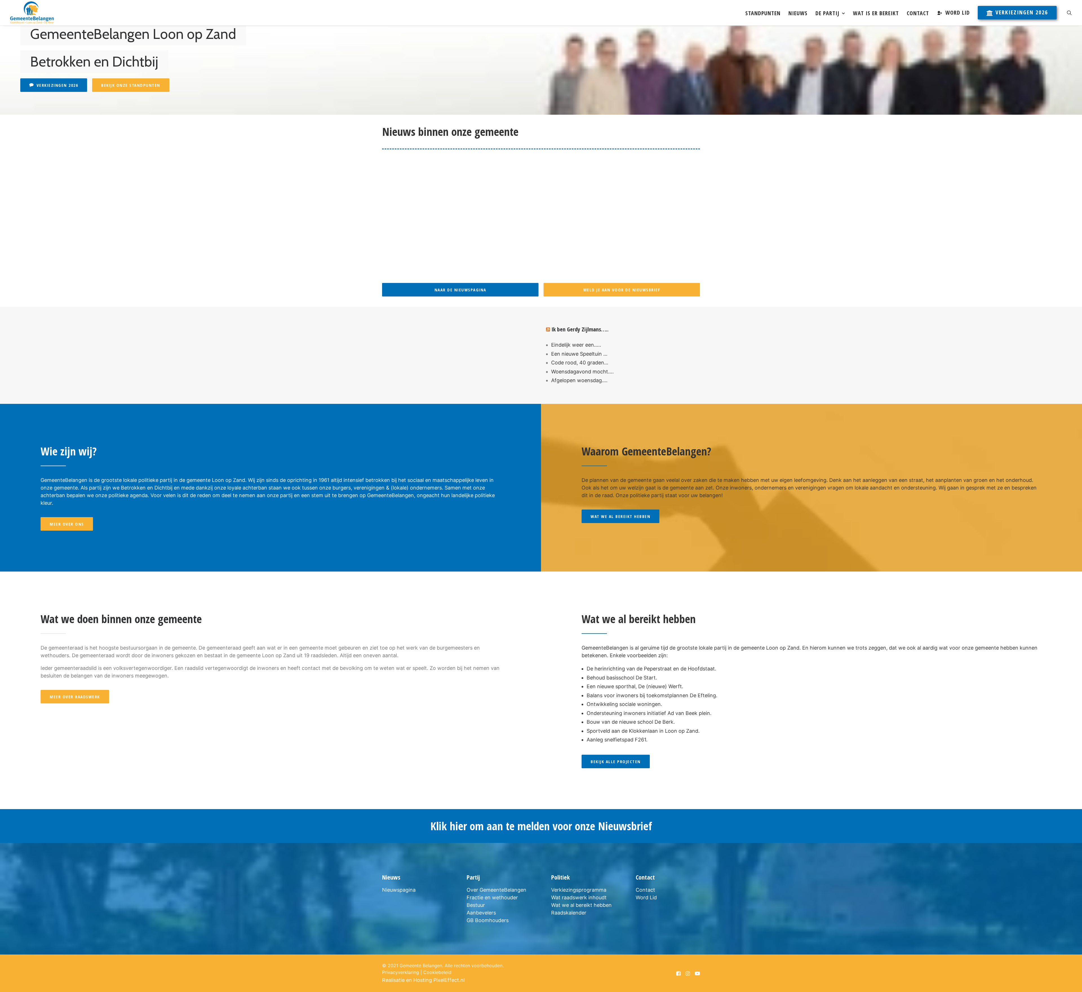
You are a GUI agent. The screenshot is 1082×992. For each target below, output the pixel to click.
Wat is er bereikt (876, 13)
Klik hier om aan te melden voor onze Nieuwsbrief (541, 826)
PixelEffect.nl (449, 980)
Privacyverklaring (400, 972)
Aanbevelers (481, 913)
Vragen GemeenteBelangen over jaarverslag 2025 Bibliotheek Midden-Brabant (492, 253)
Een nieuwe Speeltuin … (579, 354)
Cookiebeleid (437, 972)
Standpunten (763, 13)
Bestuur (476, 905)
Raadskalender (568, 913)
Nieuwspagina (399, 890)
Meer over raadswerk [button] (75, 696)
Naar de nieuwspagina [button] (460, 290)
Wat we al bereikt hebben (581, 905)
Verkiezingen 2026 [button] (57, 85)
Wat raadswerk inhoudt (579, 897)
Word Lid (646, 897)
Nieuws (798, 13)
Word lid (957, 12)
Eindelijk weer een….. (576, 345)
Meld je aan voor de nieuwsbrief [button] (621, 290)
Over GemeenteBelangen (496, 890)
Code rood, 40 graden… (579, 363)
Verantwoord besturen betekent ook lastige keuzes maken (465, 164)
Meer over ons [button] (67, 524)
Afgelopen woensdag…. (579, 380)
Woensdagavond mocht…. (582, 372)
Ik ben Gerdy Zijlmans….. (580, 329)
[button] (1069, 12)
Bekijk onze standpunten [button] (130, 85)
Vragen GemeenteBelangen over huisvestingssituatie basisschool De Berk (486, 208)
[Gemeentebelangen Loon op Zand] (32, 12)
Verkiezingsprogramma (578, 890)
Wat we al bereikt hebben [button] (620, 516)
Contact (918, 13)
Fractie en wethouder (492, 897)
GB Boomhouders (488, 920)
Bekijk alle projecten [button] (616, 761)
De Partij (827, 13)
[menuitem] (762, 13)
